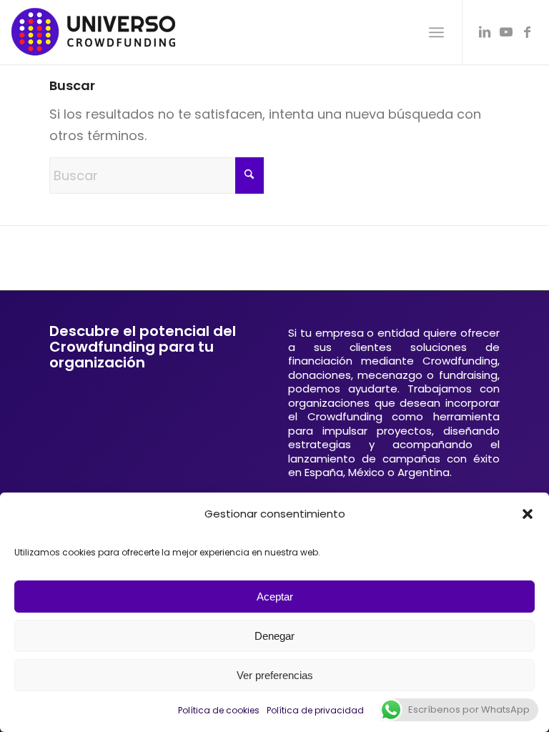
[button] (527, 514)
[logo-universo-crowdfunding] (93, 32)
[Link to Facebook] (527, 32)
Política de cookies (218, 710)
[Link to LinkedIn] (484, 32)
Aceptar (275, 596)
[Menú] (436, 32)
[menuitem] (436, 32)
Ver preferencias (275, 675)
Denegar (274, 636)
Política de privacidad (315, 710)
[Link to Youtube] (506, 32)
